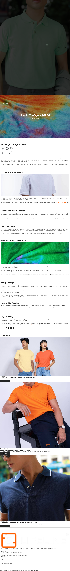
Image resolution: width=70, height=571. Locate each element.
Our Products (6, 552)
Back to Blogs (5, 103)
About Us (11, 552)
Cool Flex (10, 555)
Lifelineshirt (10, 570)
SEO (14, 570)
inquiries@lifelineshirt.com (6, 563)
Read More (5, 453)
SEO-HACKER (19, 570)
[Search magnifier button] (11, 48)
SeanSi (36, 570)
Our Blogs (20, 552)
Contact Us (15, 552)
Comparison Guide (26, 558)
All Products (24, 555)
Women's (6, 555)
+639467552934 (17, 560)
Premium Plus (14, 555)
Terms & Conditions (12, 558)
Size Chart (3, 558)
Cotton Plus (19, 555)
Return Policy (19, 558)
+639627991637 (4, 560)
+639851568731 (11, 560)
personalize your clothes (59, 319)
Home (2, 552)
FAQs (7, 558)
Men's (2, 555)
